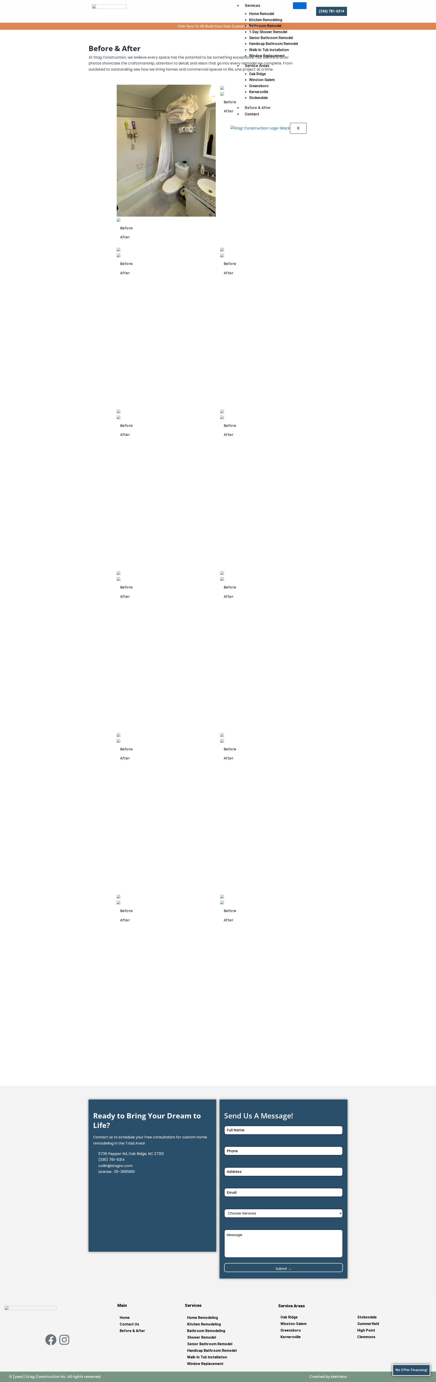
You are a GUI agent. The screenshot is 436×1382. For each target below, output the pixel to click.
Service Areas (257, 65)
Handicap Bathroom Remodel (273, 44)
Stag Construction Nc (45, 1376)
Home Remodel (261, 14)
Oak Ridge (257, 74)
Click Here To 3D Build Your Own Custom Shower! (218, 26)
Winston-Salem (262, 80)
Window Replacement (267, 56)
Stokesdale (258, 98)
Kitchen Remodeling (265, 20)
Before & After (258, 107)
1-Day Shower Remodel (268, 32)
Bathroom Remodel (265, 26)
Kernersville (258, 92)
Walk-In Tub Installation (269, 50)
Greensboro (259, 86)
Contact (252, 114)
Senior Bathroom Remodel (271, 38)
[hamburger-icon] (300, 5)
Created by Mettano (328, 1376)
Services (252, 5)
